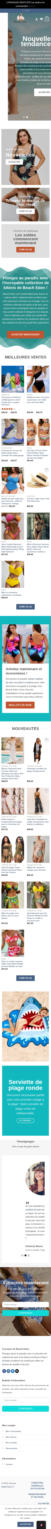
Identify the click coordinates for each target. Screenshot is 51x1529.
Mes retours (11, 1444)
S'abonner (25, 1320)
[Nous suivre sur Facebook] (23, 11)
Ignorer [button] (32, 6)
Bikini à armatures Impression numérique (11, 593)
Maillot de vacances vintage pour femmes (36, 868)
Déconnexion (11, 1455)
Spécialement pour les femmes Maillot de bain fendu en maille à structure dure (37, 917)
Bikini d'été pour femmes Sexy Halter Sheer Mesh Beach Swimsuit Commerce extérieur (38, 548)
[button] (4, 19)
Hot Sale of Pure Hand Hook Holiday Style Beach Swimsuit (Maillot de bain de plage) (37, 454)
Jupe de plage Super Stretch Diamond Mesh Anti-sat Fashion (11, 869)
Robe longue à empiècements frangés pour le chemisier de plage (11, 823)
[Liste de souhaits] (41, 19)
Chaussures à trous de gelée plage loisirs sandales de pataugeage (12, 452)
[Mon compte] (36, 19)
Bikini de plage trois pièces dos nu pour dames (10, 915)
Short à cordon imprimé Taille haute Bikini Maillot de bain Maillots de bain (12, 963)
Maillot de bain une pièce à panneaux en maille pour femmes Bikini (38, 399)
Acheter (6, 1368)
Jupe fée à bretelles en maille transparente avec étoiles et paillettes (38, 821)
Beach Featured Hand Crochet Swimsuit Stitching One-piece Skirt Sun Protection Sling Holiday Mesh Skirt (12, 774)
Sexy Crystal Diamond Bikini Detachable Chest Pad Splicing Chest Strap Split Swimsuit (12, 548)
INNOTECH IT (7, 1494)
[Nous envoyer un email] (28, 11)
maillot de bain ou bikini (30, 297)
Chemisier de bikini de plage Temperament (37, 770)
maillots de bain (34, 57)
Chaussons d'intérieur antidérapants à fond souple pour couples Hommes (11, 401)
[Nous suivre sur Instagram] (25, 11)
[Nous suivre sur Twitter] (13, 1378)
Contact (9, 1471)
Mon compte (11, 1450)
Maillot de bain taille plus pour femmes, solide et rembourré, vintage (12, 501)
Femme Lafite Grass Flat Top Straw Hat (38, 500)
